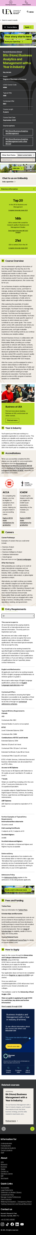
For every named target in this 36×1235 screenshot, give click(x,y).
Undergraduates (6, 1143)
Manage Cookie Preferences (11, 1197)
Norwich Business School (12, 52)
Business (4, 1167)
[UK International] (18, 616)
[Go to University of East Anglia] (11, 12)
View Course (7, 160)
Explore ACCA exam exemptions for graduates (8, 521)
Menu (31, 12)
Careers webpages (24, 559)
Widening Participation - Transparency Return (16, 1202)
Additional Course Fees (18, 940)
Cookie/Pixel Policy (7, 1195)
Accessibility (5, 1188)
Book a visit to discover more (16, 890)
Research (4, 1164)
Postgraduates (6, 1146)
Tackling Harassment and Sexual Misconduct (16, 1204)
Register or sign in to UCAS (19, 975)
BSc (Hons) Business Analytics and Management (17, 132)
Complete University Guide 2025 (18, 248)
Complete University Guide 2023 (18, 210)
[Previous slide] (4, 1129)
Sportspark (17, 1178)
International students (8, 1148)
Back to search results (9, 20)
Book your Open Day (12, 42)
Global (3, 1169)
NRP (12, 1176)
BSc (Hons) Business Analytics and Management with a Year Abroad (17, 141)
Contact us (4, 1171)
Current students (6, 1150)
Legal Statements (7, 1190)
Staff (2, 1153)
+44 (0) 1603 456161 (8, 1219)
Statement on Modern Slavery (11, 1192)
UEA (2, 1162)
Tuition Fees (22, 910)
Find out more (11, 1121)
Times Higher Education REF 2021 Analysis (18, 231)
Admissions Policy (11, 877)
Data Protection (6, 1199)
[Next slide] (32, 1129)
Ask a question (7, 182)
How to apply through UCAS (12, 1006)
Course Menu (12, 27)
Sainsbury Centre (17, 1174)
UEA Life (16, 168)
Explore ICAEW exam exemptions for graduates (25, 521)
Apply (27, 27)
